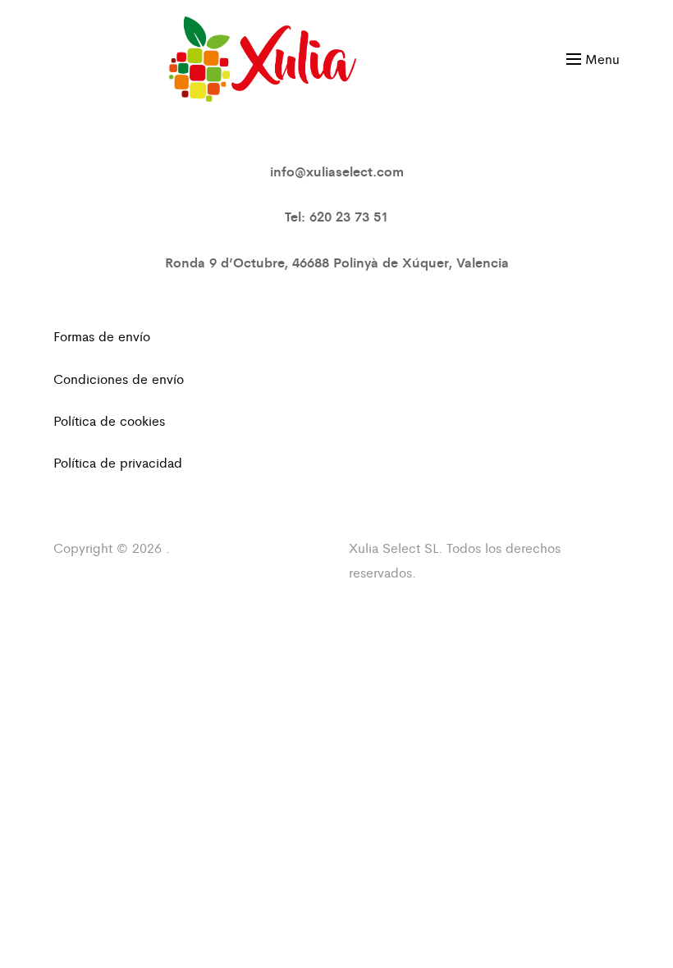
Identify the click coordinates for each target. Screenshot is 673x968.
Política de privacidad (117, 462)
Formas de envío (101, 335)
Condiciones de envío (118, 378)
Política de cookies (109, 420)
